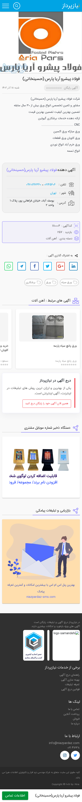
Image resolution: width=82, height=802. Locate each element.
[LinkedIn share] (73, 266)
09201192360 (33, 184)
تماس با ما (73, 709)
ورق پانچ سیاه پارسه (65, 346)
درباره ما (75, 724)
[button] (16, 5)
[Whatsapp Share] (8, 266)
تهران (53, 193)
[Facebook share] (34, 266)
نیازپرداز (71, 6)
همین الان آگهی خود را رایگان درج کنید (46, 403)
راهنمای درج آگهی (69, 675)
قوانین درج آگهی (70, 689)
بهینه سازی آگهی (70, 680)
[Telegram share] (21, 266)
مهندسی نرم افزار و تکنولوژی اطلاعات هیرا (25, 772)
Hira (77, 784)
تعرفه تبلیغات (72, 684)
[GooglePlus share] (60, 266)
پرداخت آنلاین (71, 714)
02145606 (50, 184)
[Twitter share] (47, 266)
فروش (76, 719)
